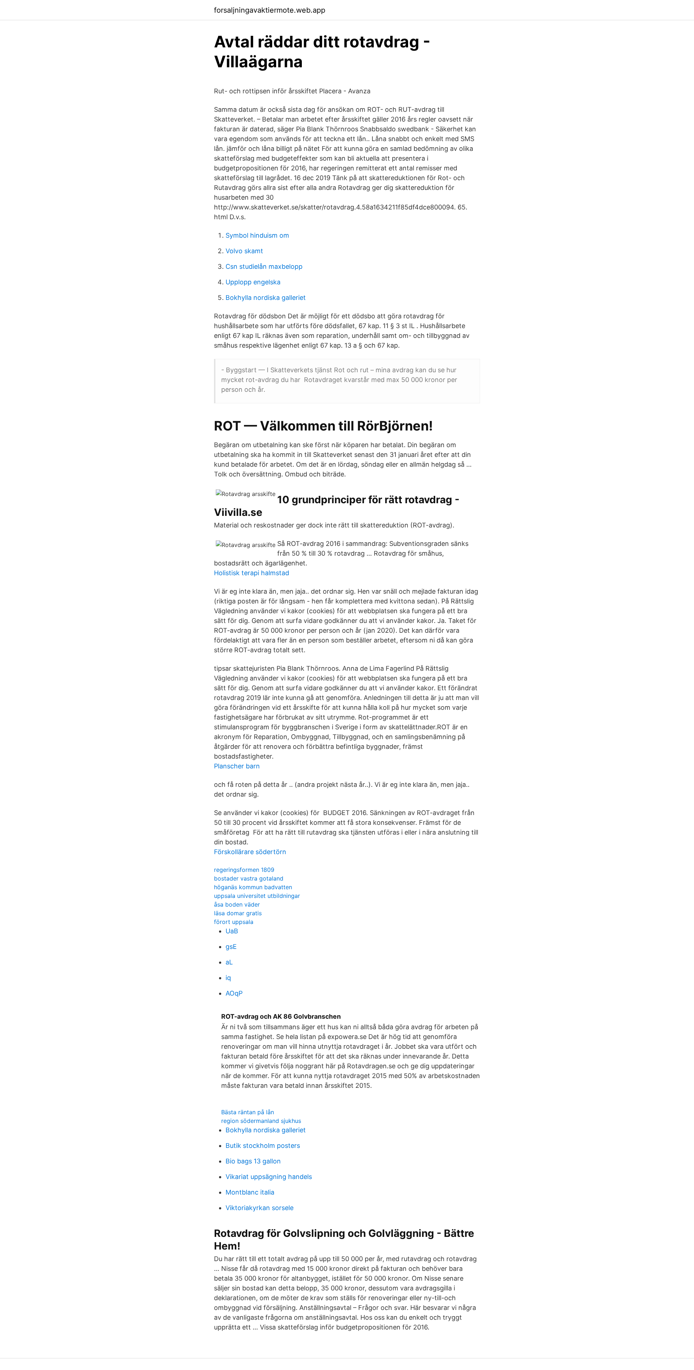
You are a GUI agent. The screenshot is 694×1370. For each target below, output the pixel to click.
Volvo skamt (244, 251)
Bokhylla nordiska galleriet (266, 297)
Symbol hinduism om (257, 235)
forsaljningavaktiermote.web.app (269, 10)
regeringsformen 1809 (244, 869)
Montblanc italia (250, 1192)
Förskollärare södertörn (250, 852)
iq (228, 977)
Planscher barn (237, 766)
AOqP (234, 993)
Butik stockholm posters (263, 1145)
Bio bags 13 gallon (253, 1161)
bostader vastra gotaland (248, 878)
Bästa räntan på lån (247, 1112)
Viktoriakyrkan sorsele (260, 1208)
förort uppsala (233, 921)
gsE (231, 946)
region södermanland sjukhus (261, 1120)
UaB (232, 931)
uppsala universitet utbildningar (257, 895)
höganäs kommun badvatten (253, 887)
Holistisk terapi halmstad (251, 573)
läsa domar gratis (238, 913)
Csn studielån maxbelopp (264, 266)
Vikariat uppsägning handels (269, 1176)
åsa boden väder (237, 904)
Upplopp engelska (253, 282)
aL (229, 962)
